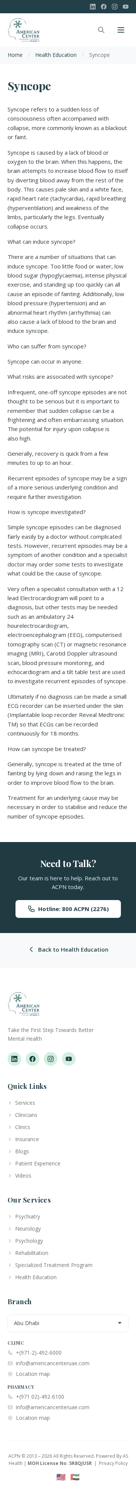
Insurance (27, 1139)
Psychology (29, 1240)
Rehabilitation (31, 1252)
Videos (23, 1175)
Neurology (28, 1228)
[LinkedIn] (93, 6)
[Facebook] (104, 6)
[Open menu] (120, 30)
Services (25, 1102)
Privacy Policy (113, 1463)
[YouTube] (125, 6)
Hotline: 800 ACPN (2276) (73, 909)
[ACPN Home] (24, 1008)
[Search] (101, 30)
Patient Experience (37, 1163)
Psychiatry (27, 1216)
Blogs (22, 1151)
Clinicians (26, 1114)
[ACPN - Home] (24, 30)
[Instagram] (114, 6)
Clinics (22, 1127)
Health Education (56, 54)
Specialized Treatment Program (54, 1265)
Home (15, 54)
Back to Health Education (73, 949)
